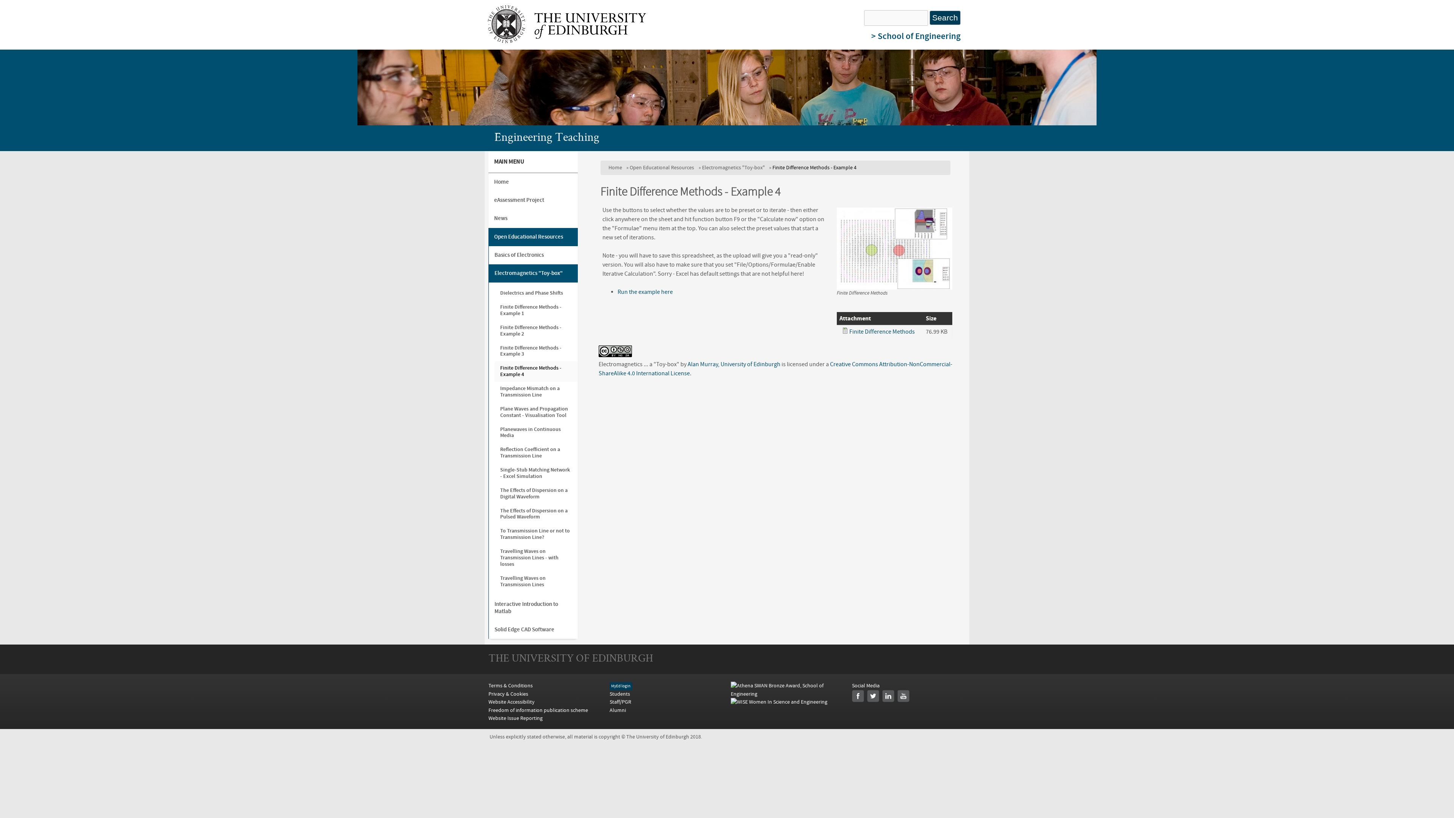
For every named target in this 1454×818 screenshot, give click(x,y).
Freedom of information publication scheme (538, 710)
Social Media (866, 685)
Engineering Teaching (547, 138)
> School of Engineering (916, 36)
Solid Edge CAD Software (524, 630)
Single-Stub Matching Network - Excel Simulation (535, 473)
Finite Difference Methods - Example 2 (531, 330)
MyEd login (620, 686)
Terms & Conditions (510, 685)
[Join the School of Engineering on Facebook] (858, 696)
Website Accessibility (511, 702)
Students (620, 694)
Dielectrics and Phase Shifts (531, 293)
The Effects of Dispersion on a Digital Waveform (534, 493)
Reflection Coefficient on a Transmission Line (530, 452)
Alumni (618, 710)
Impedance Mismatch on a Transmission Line (530, 391)
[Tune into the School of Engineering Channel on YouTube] (903, 696)
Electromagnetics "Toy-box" (733, 167)
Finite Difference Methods (882, 332)
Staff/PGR (620, 702)
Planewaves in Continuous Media (530, 432)
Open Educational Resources (662, 167)
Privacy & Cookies (508, 694)
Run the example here (645, 292)
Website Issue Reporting (515, 718)
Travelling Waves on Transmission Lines (523, 581)
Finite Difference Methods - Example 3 (531, 351)
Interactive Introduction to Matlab (526, 607)
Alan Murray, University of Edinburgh (734, 364)
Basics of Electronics (519, 255)
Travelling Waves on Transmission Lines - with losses (529, 558)
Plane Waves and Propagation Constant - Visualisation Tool (534, 412)
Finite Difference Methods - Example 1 (531, 310)
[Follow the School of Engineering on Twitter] (873, 696)
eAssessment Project (519, 200)
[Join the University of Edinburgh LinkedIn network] (888, 696)
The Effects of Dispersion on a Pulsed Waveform (534, 514)
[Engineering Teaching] (567, 41)
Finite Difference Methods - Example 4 (531, 371)
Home (615, 167)
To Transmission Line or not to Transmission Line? (535, 534)
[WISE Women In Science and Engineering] (779, 702)
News (500, 218)
